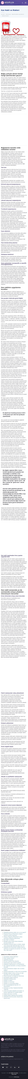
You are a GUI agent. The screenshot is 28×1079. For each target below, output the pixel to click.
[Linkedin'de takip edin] (14, 1067)
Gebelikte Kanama (8, 959)
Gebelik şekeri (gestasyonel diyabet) (13, 995)
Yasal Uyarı (14, 1074)
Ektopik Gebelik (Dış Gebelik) (11, 961)
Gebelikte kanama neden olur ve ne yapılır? (15, 932)
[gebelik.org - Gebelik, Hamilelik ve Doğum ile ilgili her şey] (7, 3)
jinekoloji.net (3, 1059)
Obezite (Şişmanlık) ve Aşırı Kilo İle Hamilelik (15, 971)
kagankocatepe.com (18, 1059)
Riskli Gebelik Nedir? (9, 958)
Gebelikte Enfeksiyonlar (10, 979)
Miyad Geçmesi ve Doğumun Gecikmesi (14, 976)
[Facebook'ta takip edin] (11, 1067)
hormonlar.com (10, 1059)
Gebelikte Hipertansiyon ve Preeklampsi (14, 964)
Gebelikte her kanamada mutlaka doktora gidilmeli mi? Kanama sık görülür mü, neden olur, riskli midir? (15, 949)
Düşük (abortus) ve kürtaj (10, 994)
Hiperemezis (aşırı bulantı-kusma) (12, 962)
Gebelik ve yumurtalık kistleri (11, 983)
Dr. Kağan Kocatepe (13, 1046)
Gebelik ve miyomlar (9, 982)
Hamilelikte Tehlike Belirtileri (11, 956)
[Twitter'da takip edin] (18, 1067)
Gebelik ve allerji (8, 980)
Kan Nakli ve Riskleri (9, 939)
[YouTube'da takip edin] (3, 1067)
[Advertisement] (14, 129)
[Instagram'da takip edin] (7, 1067)
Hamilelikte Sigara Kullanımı (11, 977)
